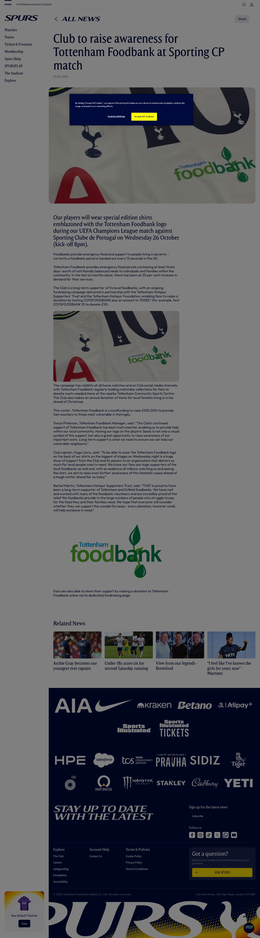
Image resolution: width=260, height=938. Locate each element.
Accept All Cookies (144, 116)
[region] (131, 109)
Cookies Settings (116, 116)
